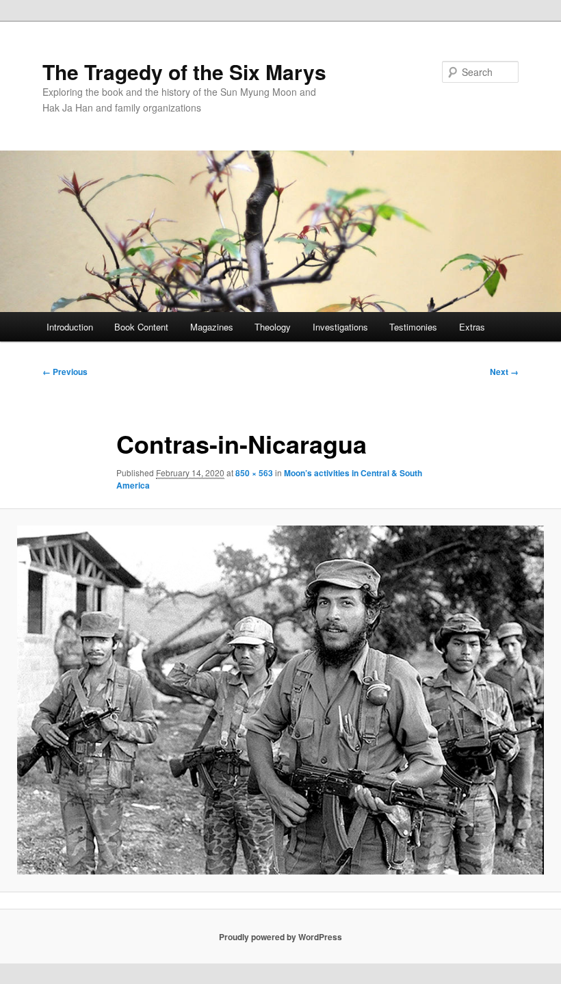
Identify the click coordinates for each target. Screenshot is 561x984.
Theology (273, 326)
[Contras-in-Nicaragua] (280, 700)
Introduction (70, 326)
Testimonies (413, 326)
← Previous (65, 371)
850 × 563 (254, 473)
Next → (504, 371)
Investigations (340, 326)
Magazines (211, 326)
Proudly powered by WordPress (280, 937)
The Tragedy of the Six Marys (184, 71)
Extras (472, 326)
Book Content (141, 326)
